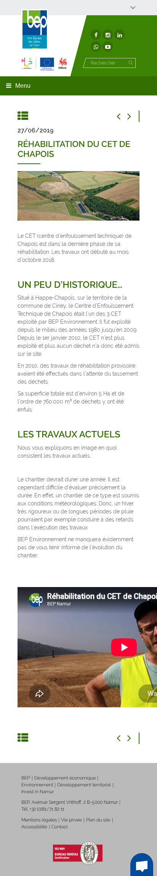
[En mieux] (44, 63)
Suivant (133, 116)
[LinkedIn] (119, 34)
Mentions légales (39, 820)
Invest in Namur (37, 791)
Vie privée (71, 820)
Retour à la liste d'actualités (23, 116)
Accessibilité (34, 826)
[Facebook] (96, 34)
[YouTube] (108, 46)
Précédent (122, 116)
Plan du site (98, 820)
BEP (25, 778)
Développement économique (65, 778)
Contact (59, 826)
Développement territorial (84, 784)
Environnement (37, 784)
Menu (22, 85)
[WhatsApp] (96, 46)
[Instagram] (108, 34)
